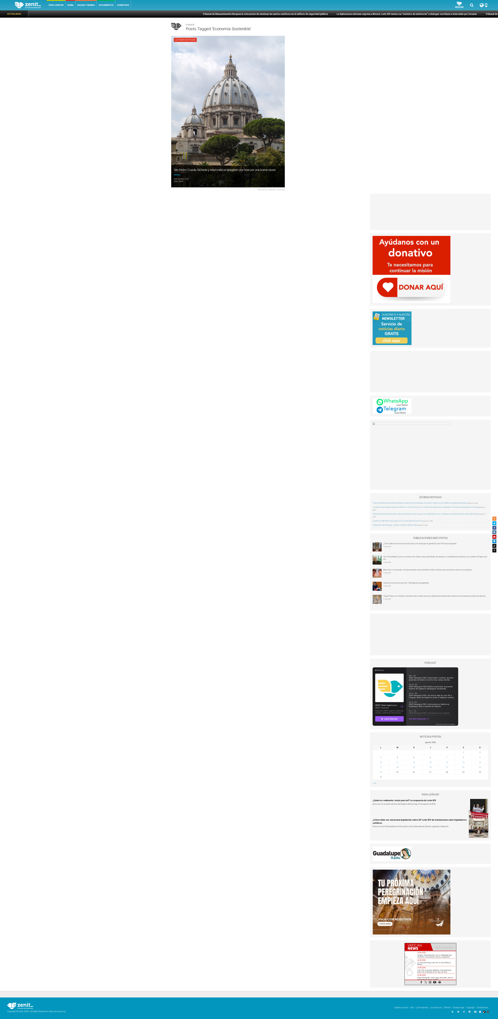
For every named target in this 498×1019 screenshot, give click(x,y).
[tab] (417, 947)
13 (430, 762)
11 (397, 762)
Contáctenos (482, 1007)
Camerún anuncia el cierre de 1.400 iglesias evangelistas (406, 583)
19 (414, 767)
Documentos (106, 5)
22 (463, 767)
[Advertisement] (430, 212)
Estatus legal (458, 1007)
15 (463, 762)
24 (381, 772)
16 (480, 762)
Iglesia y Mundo (86, 5)
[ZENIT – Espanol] (31, 5)
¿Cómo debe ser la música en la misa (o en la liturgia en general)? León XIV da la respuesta (419, 544)
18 (397, 767)
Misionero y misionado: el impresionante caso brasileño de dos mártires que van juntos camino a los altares (427, 570)
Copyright (470, 1007)
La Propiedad (422, 1007)
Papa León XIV (56, 5)
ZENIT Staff (178, 181)
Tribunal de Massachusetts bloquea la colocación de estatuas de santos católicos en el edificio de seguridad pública (420, 503)
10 (381, 762)
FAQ (412, 1007)
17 (381, 767)
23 (480, 767)
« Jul (374, 783)
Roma (70, 5)
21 (447, 767)
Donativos (123, 5)
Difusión (447, 1007)
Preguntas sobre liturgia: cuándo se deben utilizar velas (395, 525)
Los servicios (436, 1007)
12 (414, 762)
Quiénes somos (401, 1007)
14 (447, 762)
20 (430, 767)
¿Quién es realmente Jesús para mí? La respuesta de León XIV (449, 14)
